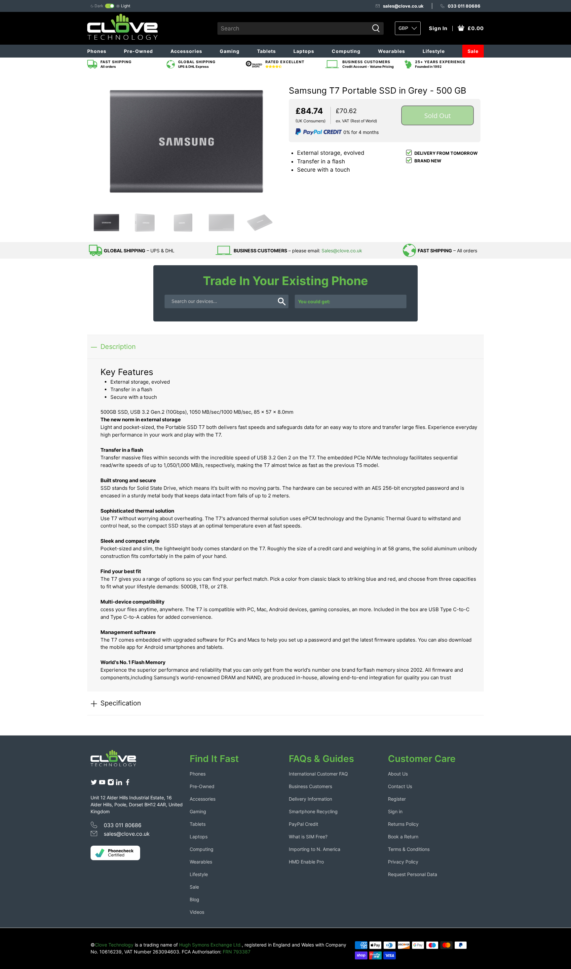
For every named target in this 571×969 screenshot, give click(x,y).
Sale (473, 51)
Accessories (186, 51)
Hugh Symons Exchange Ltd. (210, 945)
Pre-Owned (138, 51)
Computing (346, 51)
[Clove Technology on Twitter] (94, 784)
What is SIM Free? (308, 836)
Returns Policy (403, 824)
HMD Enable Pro (306, 861)
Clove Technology (114, 945)
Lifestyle (434, 51)
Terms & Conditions (409, 849)
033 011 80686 (464, 6)
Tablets (266, 51)
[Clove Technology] (118, 761)
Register (397, 799)
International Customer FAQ (318, 774)
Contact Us (400, 786)
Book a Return (403, 836)
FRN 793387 (236, 951)
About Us (398, 774)
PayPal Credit (303, 824)
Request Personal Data (412, 874)
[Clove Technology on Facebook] (127, 784)
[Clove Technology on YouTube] (102, 784)
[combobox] (293, 28)
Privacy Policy (403, 861)
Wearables (391, 51)
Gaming (230, 51)
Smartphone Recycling (313, 811)
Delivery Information (310, 799)
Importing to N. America (314, 849)
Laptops (303, 51)
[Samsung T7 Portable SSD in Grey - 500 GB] (186, 141)
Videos (197, 912)
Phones (96, 51)
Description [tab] (118, 346)
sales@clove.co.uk (403, 6)
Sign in (395, 811)
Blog (194, 899)
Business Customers (310, 786)
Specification (120, 703)
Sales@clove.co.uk (342, 250)
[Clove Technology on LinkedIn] (119, 784)
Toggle (109, 6)
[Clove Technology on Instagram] (110, 784)
